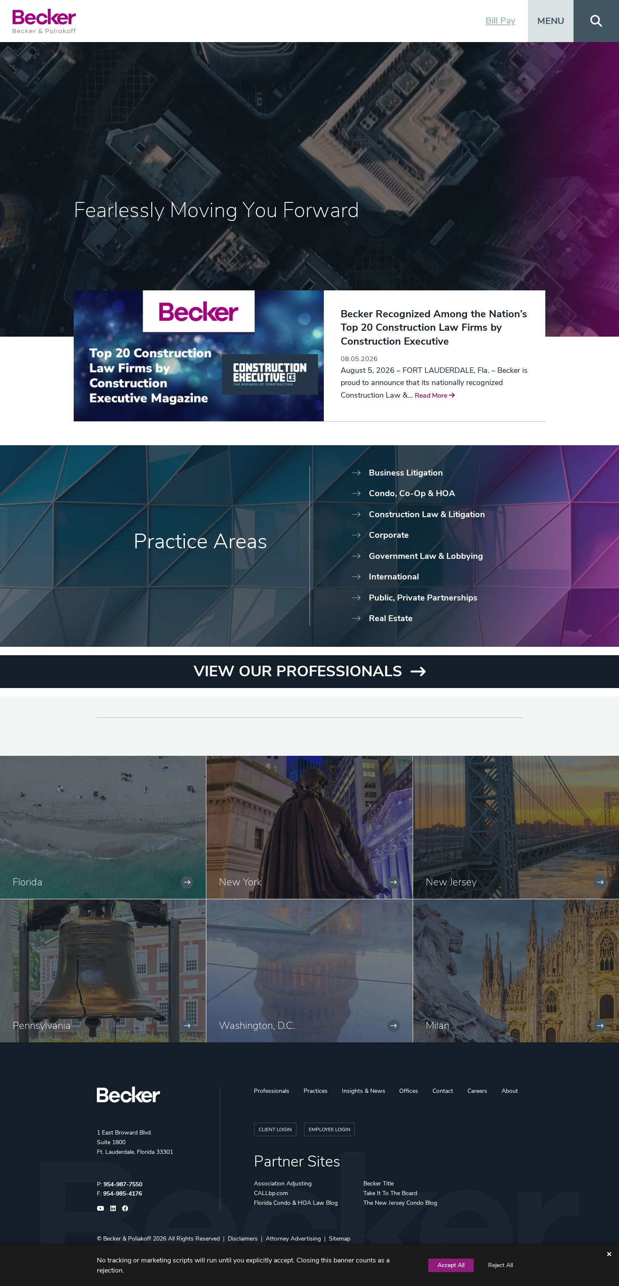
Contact (442, 1091)
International (394, 576)
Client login (275, 1129)
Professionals (271, 1091)
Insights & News (363, 1091)
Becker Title (378, 1184)
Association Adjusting (283, 1184)
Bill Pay (500, 21)
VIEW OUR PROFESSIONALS (298, 671)
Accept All (451, 1265)
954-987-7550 (123, 1184)
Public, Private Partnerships (423, 597)
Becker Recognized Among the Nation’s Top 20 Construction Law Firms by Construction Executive (434, 327)
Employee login (329, 1129)
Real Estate (391, 618)
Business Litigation (406, 472)
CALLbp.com (271, 1193)
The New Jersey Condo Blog (400, 1203)
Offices (408, 1091)
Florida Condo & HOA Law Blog (296, 1203)
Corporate (389, 535)
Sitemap (339, 1239)
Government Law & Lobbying (426, 556)
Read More (432, 395)
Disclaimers (243, 1239)
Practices (316, 1091)
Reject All (500, 1265)
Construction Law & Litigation (427, 514)
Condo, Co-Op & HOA (412, 493)
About (510, 1091)
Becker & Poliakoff (127, 1239)
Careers (477, 1091)
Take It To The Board (390, 1193)
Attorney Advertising (293, 1239)
